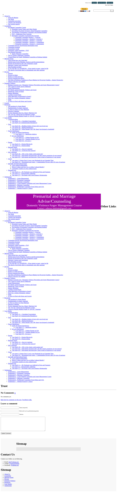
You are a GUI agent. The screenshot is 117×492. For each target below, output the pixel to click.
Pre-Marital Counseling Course (17, 27)
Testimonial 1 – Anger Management (18, 178)
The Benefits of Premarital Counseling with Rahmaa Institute (29, 32)
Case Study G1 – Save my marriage (22, 149)
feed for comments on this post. (11, 400)
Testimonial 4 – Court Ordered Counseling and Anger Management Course (29, 183)
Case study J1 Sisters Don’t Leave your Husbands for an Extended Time (32, 160)
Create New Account (101, 2)
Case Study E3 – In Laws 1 (23, 141)
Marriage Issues (8, 58)
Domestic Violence (9, 83)
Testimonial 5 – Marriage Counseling (18, 185)
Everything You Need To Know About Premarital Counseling (29, 31)
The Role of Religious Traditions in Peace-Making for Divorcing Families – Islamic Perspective (35, 80)
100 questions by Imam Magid (17, 106)
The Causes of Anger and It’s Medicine (19, 86)
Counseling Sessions (14, 47)
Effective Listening (13, 111)
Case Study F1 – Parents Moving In (22, 144)
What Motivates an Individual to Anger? (19, 96)
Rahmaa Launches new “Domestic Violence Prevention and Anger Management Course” (34, 85)
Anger (10, 159)
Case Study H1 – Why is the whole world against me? (27, 154)
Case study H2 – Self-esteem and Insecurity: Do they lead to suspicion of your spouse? (37, 155)
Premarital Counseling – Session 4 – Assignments (29, 42)
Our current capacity (14, 24)
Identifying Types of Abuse (16, 91)
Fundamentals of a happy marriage (18, 108)
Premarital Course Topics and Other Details (24, 29)
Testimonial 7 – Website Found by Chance (20, 188)
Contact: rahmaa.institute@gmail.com (54, 208)
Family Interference (13, 131)
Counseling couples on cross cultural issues (24, 168)
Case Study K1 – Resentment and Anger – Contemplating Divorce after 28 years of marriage (38, 162)
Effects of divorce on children (16, 81)
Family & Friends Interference (20, 132)
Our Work (11, 19)
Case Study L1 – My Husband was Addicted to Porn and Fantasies (31, 172)
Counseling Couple (13, 49)
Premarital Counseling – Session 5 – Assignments (29, 44)
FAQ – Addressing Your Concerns (22, 34)
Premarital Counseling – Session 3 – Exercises (28, 40)
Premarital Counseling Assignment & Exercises (25, 35)
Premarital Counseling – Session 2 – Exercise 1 (29, 39)
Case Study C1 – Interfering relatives (26, 134)
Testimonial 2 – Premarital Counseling (19, 180)
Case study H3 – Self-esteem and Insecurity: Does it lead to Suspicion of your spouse (36, 157)
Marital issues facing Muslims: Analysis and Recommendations (26, 62)
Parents (10, 142)
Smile (9, 99)
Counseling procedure (14, 21)
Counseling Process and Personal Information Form (23, 45)
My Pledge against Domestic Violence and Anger (22, 90)
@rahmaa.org (15, 465)
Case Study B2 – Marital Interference (22, 127)
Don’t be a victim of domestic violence (19, 98)
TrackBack (27, 400)
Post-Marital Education (14, 52)
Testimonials (8, 177)
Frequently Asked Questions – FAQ (18, 50)
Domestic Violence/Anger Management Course (54, 205)
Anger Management (14, 88)
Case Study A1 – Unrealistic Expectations (24, 121)
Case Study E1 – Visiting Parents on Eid (27, 137)
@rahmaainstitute (14, 463)
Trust (9, 124)
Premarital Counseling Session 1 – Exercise (27, 37)
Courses (6, 103)
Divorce (6, 72)
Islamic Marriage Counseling (20, 54)
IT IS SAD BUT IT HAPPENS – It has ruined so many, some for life (28, 68)
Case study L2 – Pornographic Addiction (23, 173)
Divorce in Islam (13, 75)
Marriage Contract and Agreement (18, 65)
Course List (94, 2)
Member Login (110, 2)
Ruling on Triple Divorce (15, 77)
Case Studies (8, 118)
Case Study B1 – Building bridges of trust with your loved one (30, 126)
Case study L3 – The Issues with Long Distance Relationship (29, 175)
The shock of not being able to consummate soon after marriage (26, 70)
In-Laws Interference (18, 136)
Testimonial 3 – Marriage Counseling (18, 182)
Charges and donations (14, 22)
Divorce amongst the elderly (16, 78)
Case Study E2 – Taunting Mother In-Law (27, 139)
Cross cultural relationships (19, 165)
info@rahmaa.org (14, 462)
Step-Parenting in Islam (14, 67)
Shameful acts (12, 170)
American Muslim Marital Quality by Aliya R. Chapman (24, 116)
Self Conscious (12, 152)
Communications (13, 119)
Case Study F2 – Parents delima (21, 145)
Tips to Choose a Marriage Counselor (19, 55)
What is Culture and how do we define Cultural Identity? (28, 167)
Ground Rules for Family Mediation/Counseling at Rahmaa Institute (27, 57)
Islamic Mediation (13, 93)
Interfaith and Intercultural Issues (17, 163)
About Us (7, 16)
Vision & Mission (13, 17)
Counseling (7, 26)
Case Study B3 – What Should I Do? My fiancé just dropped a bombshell (33, 129)
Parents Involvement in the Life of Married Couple (22, 63)
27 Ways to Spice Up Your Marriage (18, 109)
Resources (7, 104)
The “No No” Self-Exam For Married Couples (21, 114)
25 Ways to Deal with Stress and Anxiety (20, 101)
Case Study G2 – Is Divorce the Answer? (24, 150)
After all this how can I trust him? (17, 60)
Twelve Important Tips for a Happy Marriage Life (22, 113)
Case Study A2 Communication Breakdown (24, 122)
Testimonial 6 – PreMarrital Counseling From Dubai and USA (26, 186)
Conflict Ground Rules (14, 95)
